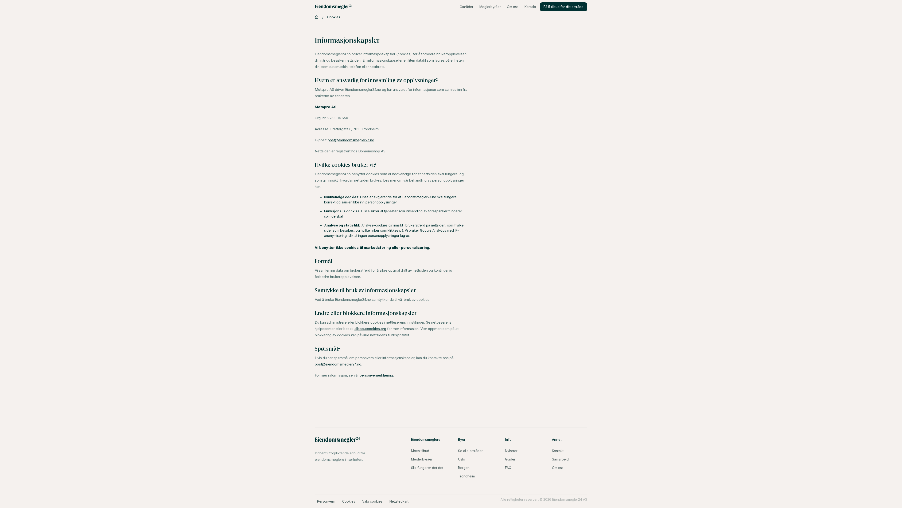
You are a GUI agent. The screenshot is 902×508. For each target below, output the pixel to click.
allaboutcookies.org (370, 328)
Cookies (333, 17)
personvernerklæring (376, 375)
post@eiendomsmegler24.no (351, 140)
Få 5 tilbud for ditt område (563, 7)
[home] (333, 6)
